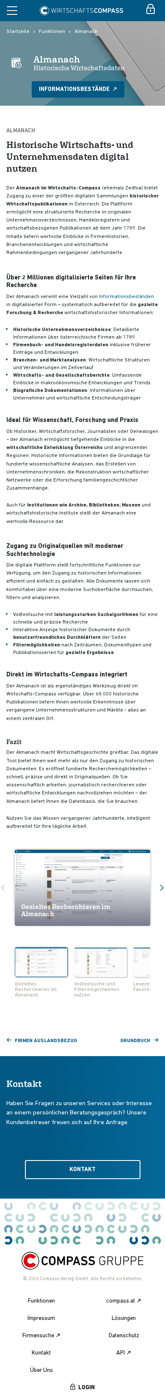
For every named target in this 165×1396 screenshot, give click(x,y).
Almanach (86, 31)
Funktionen (52, 31)
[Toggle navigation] (12, 10)
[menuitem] (41, 973)
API (120, 1353)
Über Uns (41, 1370)
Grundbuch (135, 1040)
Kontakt (82, 1169)
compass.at (120, 1301)
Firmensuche (38, 1336)
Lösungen (124, 1318)
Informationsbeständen (126, 296)
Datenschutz (124, 1336)
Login (86, 1388)
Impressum (41, 1318)
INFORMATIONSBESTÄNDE (75, 89)
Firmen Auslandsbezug (46, 1040)
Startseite (18, 31)
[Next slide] (153, 963)
